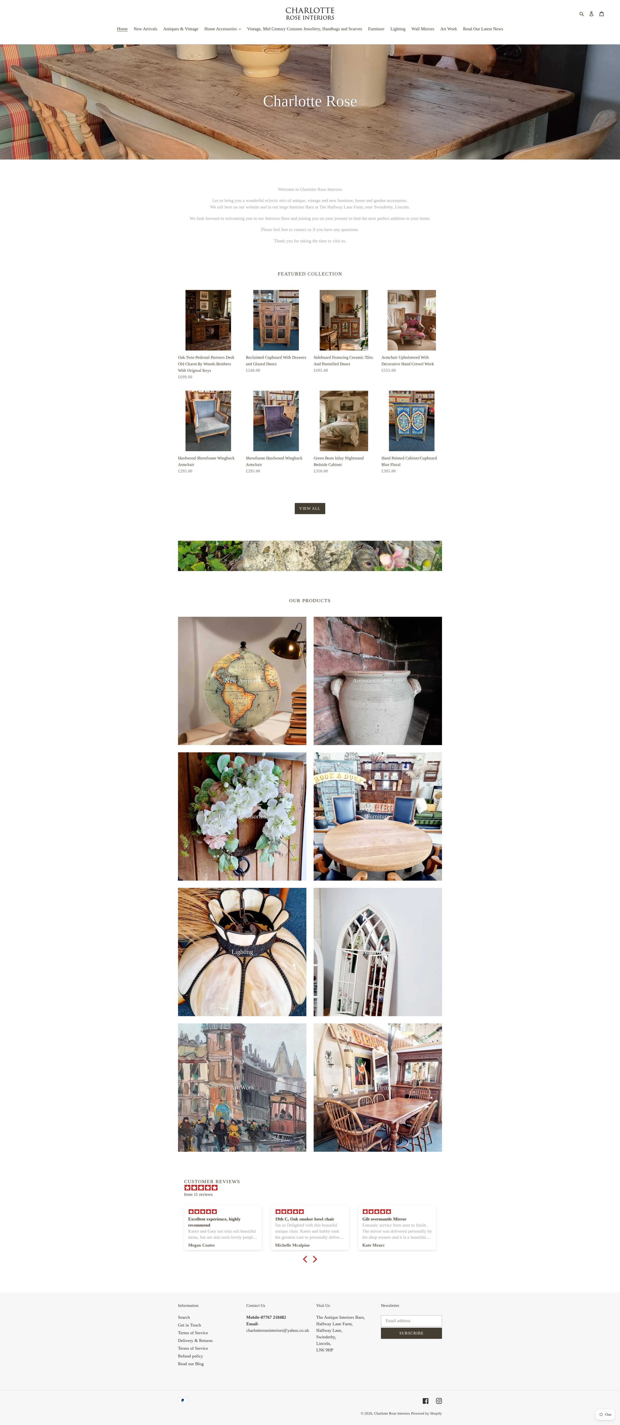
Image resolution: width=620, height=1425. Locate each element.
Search (184, 1317)
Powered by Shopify (426, 1413)
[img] (312, 1187)
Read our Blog (191, 1363)
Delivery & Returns (195, 1340)
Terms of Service (193, 1332)
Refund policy (190, 1356)
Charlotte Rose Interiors (392, 1413)
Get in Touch (189, 1325)
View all (309, 508)
